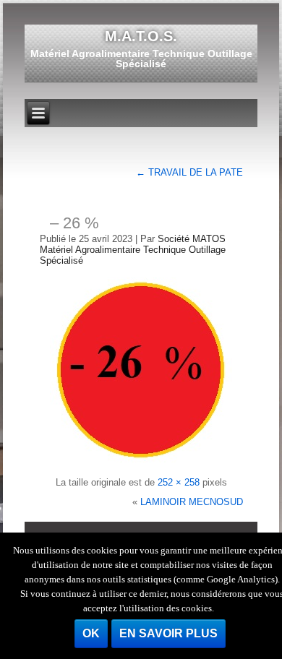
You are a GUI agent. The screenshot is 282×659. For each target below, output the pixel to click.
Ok (91, 633)
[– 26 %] (141, 462)
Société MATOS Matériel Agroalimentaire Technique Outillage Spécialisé (133, 249)
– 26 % (74, 223)
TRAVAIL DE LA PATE (189, 172)
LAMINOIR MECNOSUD (191, 501)
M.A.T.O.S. (141, 36)
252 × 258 (179, 482)
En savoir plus (168, 633)
